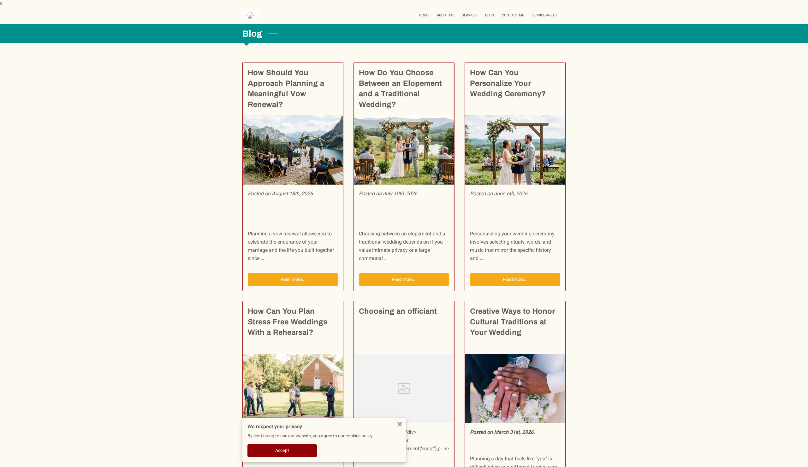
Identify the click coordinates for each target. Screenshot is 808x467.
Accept (282, 450)
